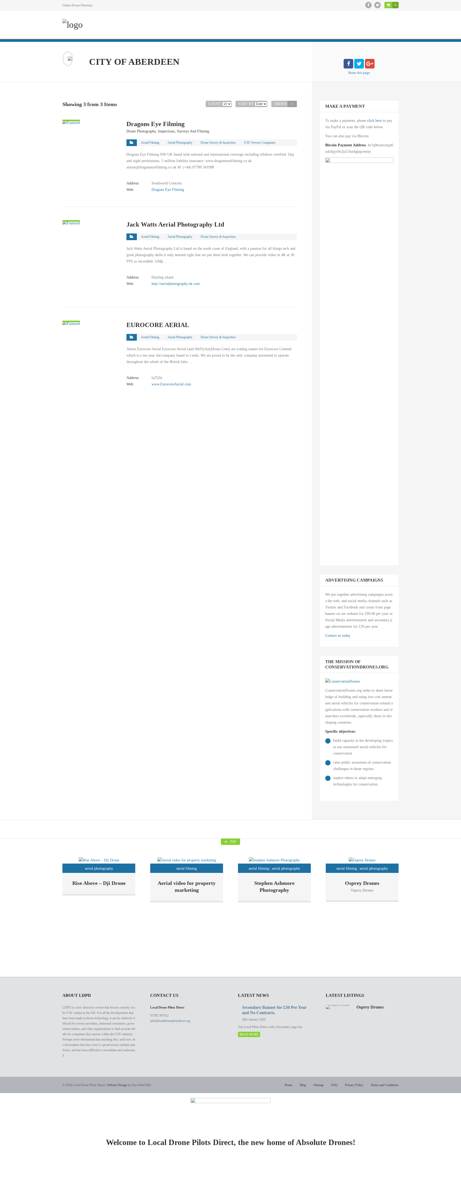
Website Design (117, 1085)
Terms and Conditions (385, 1085)
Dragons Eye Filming (168, 190)
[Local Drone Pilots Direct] (72, 25)
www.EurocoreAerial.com (171, 384)
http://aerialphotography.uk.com (176, 284)
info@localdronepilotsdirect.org (170, 1021)
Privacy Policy (354, 1085)
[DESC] (292, 104)
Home (288, 1085)
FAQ (334, 1085)
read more (249, 1034)
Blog (303, 1085)
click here (374, 121)
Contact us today (337, 636)
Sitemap (318, 1085)
